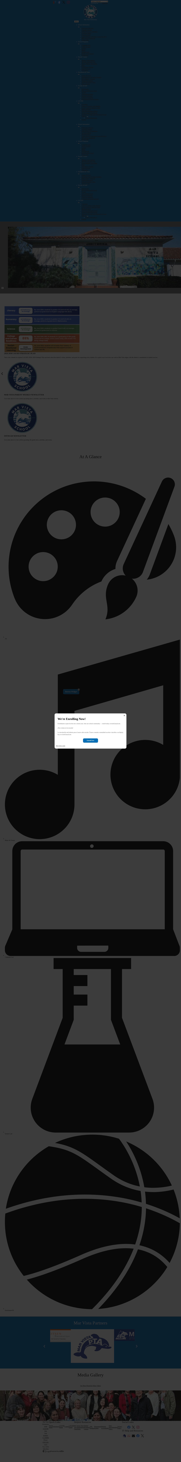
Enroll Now (90, 740)
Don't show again (60, 746)
